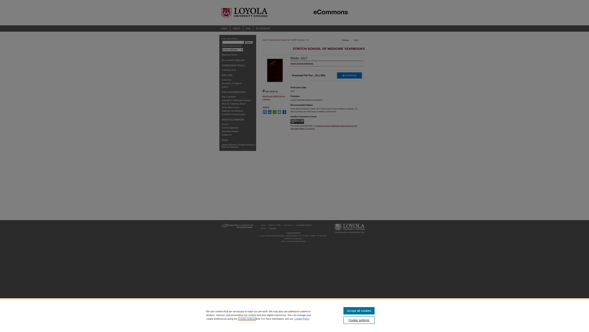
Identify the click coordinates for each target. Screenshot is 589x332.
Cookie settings (247, 319)
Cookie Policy (302, 319)
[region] (294, 315)
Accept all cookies (359, 310)
